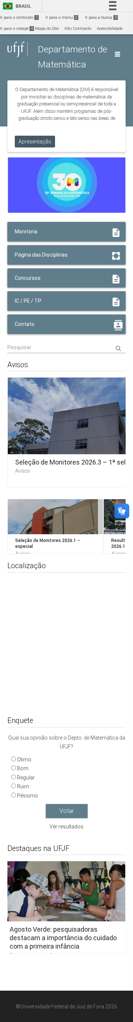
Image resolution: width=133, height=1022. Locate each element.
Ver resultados (66, 827)
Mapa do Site (47, 28)
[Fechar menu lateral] (117, 54)
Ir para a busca (101, 17)
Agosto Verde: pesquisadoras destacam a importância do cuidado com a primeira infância (63, 937)
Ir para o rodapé (16, 28)
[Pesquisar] (66, 348)
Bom (22, 768)
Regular (26, 778)
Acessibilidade (110, 28)
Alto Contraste (77, 28)
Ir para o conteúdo (19, 17)
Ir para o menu (61, 17)
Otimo (24, 759)
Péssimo (27, 796)
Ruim (23, 786)
